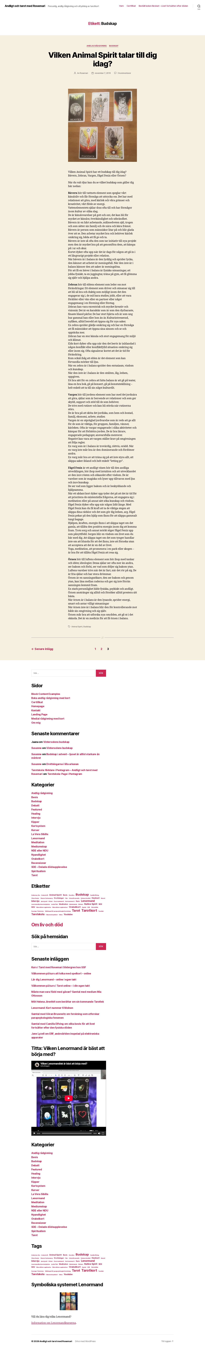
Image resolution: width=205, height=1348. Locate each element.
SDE (88, 907)
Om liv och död (47, 925)
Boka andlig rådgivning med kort (50, 698)
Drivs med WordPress (85, 1341)
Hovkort (96, 898)
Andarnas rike (35, 895)
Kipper (35, 821)
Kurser (35, 830)
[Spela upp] (34, 1133)
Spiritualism (38, 871)
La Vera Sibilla (39, 834)
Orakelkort (37, 858)
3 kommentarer (124, 73)
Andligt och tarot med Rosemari (25, 6)
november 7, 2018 (103, 73)
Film (66, 898)
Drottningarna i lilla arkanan (62, 764)
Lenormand (38, 838)
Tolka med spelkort (52, 914)
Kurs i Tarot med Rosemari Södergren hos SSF (58, 967)
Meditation (37, 842)
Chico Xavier (35, 898)
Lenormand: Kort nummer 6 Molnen (52, 1007)
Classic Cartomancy (46, 898)
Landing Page (39, 714)
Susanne (36, 748)
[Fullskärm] (103, 1133)
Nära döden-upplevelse (43, 907)
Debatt (35, 805)
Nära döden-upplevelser (60, 907)
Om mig (35, 722)
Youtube (68, 914)
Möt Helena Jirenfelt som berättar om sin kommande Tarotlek (67, 1001)
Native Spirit (90, 904)
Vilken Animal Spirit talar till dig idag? (102, 59)
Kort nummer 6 (70, 901)
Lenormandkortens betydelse (40, 904)
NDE (100, 904)
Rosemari (84, 73)
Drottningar (59, 898)
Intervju (36, 817)
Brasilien (71, 895)
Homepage (37, 706)
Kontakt (35, 710)
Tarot (34, 875)
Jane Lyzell (44, 901)
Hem (121, 6)
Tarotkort (89, 910)
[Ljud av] (99, 1133)
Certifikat (131, 6)
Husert (103, 898)
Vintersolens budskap (56, 741)
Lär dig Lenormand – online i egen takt (53, 979)
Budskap (113, 46)
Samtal (84, 907)
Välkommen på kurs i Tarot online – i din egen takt (60, 985)
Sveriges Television (37, 911)
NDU (33, 907)
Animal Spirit (76, 626)
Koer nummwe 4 (59, 901)
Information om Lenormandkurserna (53, 1323)
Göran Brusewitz (74, 898)
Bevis (34, 797)
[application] (68, 1098)
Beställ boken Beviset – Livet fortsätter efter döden (163, 6)
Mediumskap (39, 846)
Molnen (80, 904)
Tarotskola (37, 914)
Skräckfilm (94, 907)
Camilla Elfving (94, 895)
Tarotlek (101, 911)
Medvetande (73, 904)
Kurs (78, 901)
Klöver (51, 901)
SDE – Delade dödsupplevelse (49, 867)
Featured (36, 809)
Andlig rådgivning (97, 46)
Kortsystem (38, 825)
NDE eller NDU (39, 850)
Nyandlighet (38, 854)
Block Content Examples (45, 694)
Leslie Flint (54, 904)
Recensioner (38, 862)
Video (61, 914)
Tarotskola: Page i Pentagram (64, 773)
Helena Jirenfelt (85, 898)
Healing (35, 813)
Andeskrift (44, 895)
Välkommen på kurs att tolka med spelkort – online (61, 973)
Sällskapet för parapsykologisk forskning (58, 911)
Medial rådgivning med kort (47, 718)
